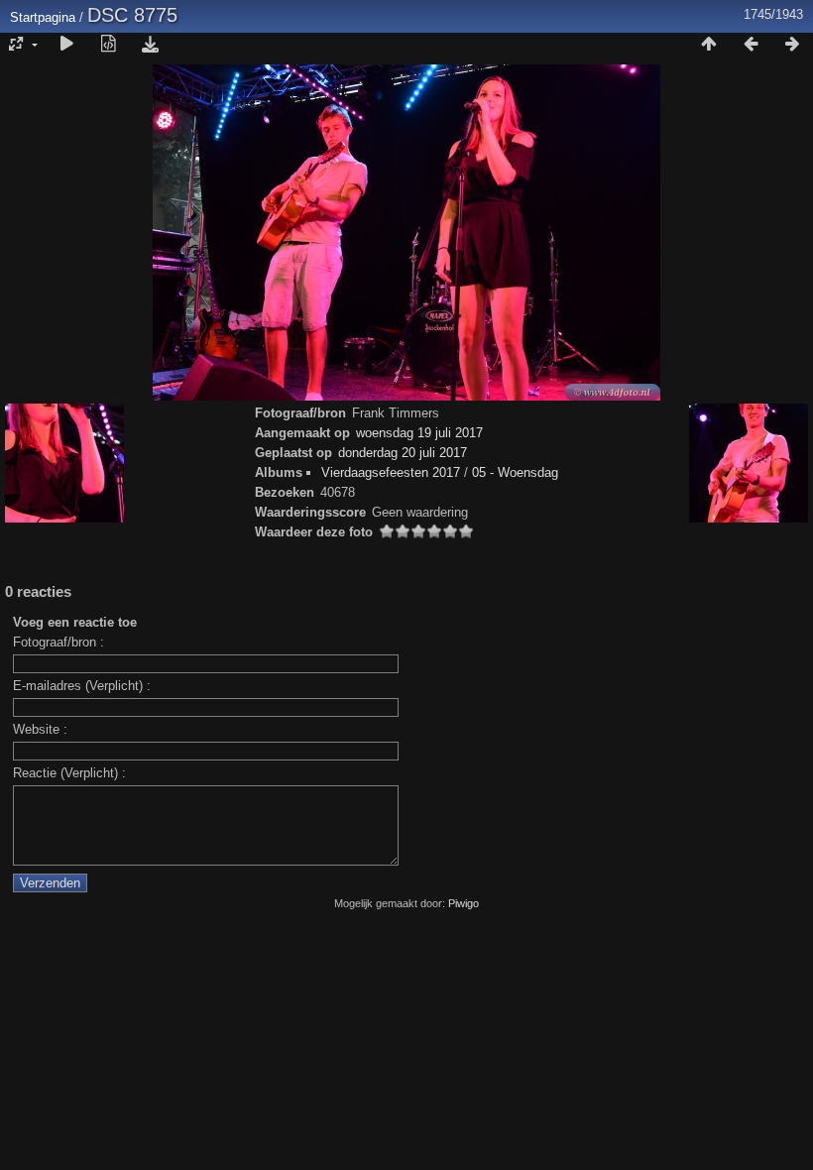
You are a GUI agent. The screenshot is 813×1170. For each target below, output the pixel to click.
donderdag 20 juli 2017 (402, 452)
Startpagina (42, 17)
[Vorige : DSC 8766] (750, 45)
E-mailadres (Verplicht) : (82, 685)
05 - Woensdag (515, 472)
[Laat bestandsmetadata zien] (108, 45)
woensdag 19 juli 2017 (419, 432)
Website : (40, 729)
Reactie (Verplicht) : (69, 772)
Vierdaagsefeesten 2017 (390, 472)
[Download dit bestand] (150, 45)
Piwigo (463, 903)
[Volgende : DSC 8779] (792, 45)
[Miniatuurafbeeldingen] (709, 45)
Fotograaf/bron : (58, 642)
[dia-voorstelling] (66, 45)
